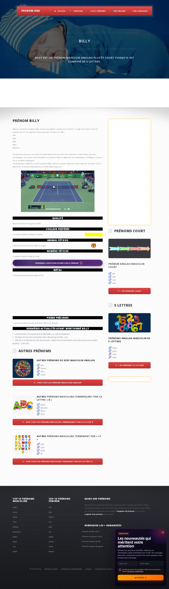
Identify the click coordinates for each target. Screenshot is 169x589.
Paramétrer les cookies (104, 569)
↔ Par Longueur (139, 11)
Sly (42, 453)
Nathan (15, 527)
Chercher (78, 11)
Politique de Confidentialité (71, 569)
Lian (14, 546)
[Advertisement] (58, 295)
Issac (114, 283)
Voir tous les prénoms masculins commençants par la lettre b (59, 422)
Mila (50, 512)
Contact (88, 569)
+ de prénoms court (131, 291)
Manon (51, 551)
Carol (114, 354)
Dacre (114, 351)
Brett (43, 414)
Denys (114, 348)
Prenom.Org (30, 10)
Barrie (43, 411)
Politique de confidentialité (135, 571)
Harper (43, 368)
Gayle (114, 357)
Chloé (51, 546)
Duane (43, 374)
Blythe (43, 404)
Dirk (42, 365)
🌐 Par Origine (118, 11)
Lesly (42, 447)
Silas (114, 276)
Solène (51, 541)
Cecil (114, 280)
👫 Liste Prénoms (97, 11)
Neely (43, 450)
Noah (15, 507)
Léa (50, 532)
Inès (50, 522)
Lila (50, 507)
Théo (15, 522)
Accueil (62, 11)
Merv (42, 371)
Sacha (15, 512)
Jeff (113, 273)
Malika (51, 537)
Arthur (15, 517)
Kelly (42, 444)
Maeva (51, 517)
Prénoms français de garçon (92, 546)
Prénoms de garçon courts (92, 536)
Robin (15, 537)
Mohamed (16, 532)
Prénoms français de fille (91, 541)
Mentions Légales (51, 569)
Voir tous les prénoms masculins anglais (59, 383)
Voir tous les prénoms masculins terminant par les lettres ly (59, 461)
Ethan (15, 551)
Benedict (44, 407)
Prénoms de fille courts (90, 531)
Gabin (15, 541)
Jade (50, 527)
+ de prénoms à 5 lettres (131, 365)
